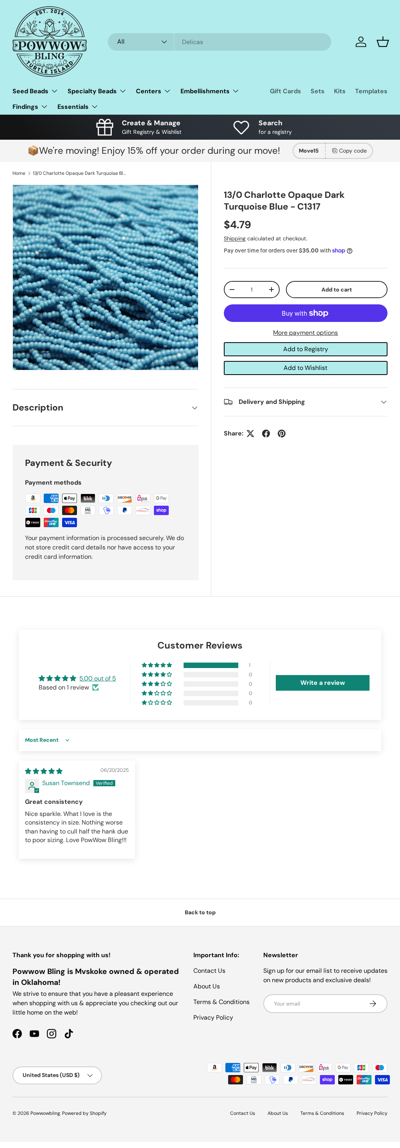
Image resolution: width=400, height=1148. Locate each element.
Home (18, 173)
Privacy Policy (213, 1017)
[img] (43, 771)
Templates (371, 91)
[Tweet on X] (250, 433)
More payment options (305, 333)
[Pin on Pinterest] (281, 433)
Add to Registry (305, 349)
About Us (206, 986)
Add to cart (336, 289)
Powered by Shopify (84, 1113)
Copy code (353, 150)
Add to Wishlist (305, 368)
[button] (382, 41)
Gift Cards (285, 91)
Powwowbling (45, 1113)
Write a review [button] (322, 683)
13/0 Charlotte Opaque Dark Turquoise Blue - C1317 (80, 173)
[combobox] (220, 42)
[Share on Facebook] (266, 433)
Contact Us (209, 971)
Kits (340, 91)
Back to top (200, 912)
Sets (318, 91)
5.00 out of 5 (97, 678)
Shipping (235, 238)
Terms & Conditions (221, 1002)
